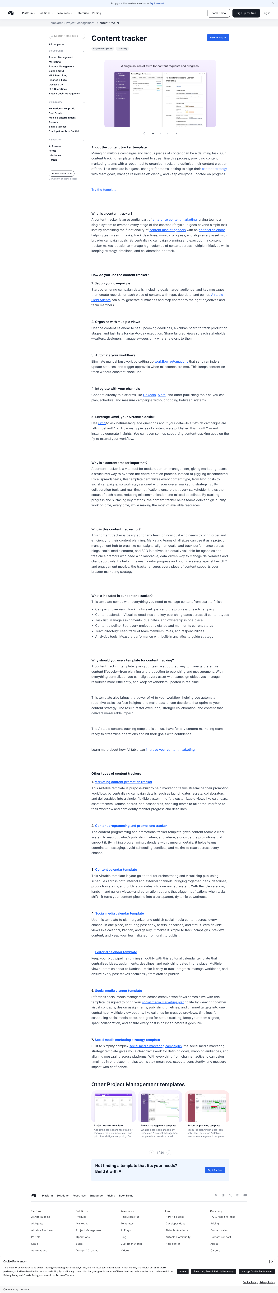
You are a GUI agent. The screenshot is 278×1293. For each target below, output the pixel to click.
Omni (102, 423)
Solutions (45, 13)
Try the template (103, 190)
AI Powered (55, 146)
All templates (56, 44)
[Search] (52, 36)
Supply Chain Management (64, 93)
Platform (27, 13)
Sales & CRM (56, 71)
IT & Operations (58, 89)
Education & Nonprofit (62, 108)
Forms (52, 150)
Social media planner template (118, 991)
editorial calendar (212, 230)
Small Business (57, 126)
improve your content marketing (170, 750)
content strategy (214, 169)
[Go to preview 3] (167, 133)
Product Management (61, 66)
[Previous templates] (151, 1152)
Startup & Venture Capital (64, 131)
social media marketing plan (163, 1002)
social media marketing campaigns (156, 1046)
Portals (53, 159)
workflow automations (171, 361)
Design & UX (56, 84)
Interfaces (55, 155)
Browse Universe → (62, 173)
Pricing (96, 13)
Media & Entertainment (62, 117)
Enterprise (82, 13)
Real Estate (55, 113)
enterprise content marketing (175, 219)
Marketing (55, 62)
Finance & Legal (58, 80)
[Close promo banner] (273, 3)
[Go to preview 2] (160, 133)
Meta (162, 395)
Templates (56, 23)
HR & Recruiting (58, 75)
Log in (266, 13)
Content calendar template (116, 869)
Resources (63, 13)
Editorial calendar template (116, 952)
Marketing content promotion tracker (123, 782)
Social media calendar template (119, 913)
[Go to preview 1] (153, 133)
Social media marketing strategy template (127, 1040)
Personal (54, 122)
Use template (218, 37)
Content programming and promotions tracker (131, 826)
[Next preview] (176, 133)
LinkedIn (149, 395)
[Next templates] (169, 1152)
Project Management (80, 23)
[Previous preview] (144, 133)
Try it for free (215, 1170)
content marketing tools (167, 230)
